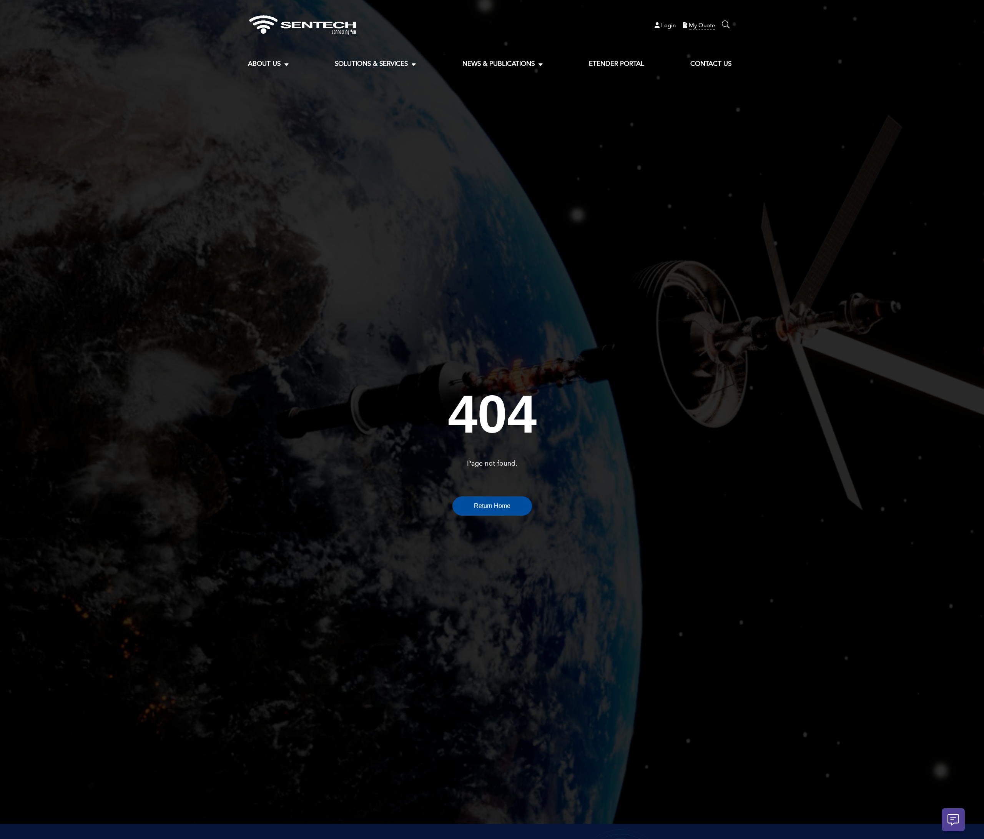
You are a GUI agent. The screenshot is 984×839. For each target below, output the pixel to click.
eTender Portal (616, 64)
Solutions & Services (371, 64)
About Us (264, 64)
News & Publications (498, 64)
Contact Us (710, 64)
